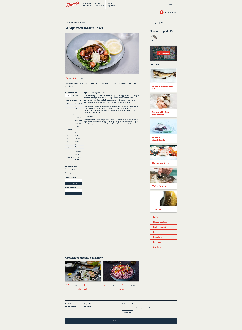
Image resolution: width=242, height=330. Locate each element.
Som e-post (73, 174)
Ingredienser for (71, 93)
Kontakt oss (69, 304)
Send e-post (73, 194)
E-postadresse (70, 187)
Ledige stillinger (71, 306)
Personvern (88, 306)
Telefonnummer (70, 177)
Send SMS (73, 184)
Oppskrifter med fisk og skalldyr (76, 22)
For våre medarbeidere (122, 321)
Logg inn (110, 3)
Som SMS (74, 170)
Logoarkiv (87, 304)
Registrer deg (112, 6)
